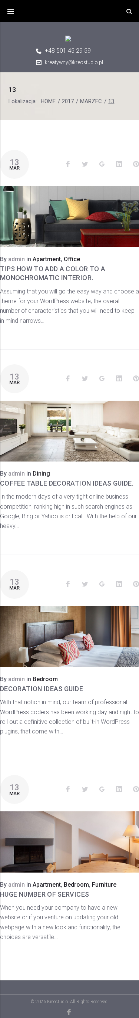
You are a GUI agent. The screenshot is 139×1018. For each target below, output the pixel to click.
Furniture (104, 884)
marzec (91, 101)
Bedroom (45, 679)
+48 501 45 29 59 (68, 51)
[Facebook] (69, 1012)
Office (72, 259)
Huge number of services (44, 894)
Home (48, 101)
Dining (41, 473)
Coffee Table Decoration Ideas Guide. (66, 483)
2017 (68, 101)
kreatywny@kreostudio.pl (74, 62)
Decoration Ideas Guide (41, 689)
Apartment (47, 259)
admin (16, 259)
